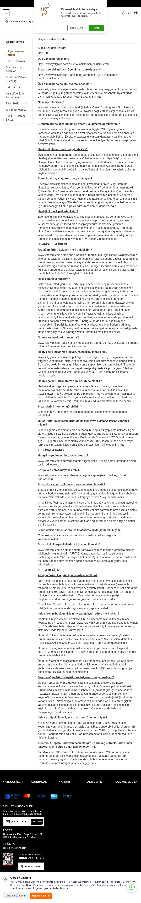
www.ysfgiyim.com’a (50, 89)
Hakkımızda (13, 87)
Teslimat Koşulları (16, 109)
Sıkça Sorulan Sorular (15, 53)
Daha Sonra (76, 27)
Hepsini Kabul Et (41, 895)
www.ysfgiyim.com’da (51, 549)
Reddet (79, 885)
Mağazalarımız (33, 866)
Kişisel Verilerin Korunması (15, 95)
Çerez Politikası (15, 61)
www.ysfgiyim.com (49, 107)
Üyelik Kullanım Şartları (15, 118)
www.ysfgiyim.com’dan (59, 74)
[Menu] (6, 12)
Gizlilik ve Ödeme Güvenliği (16, 79)
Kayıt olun (36, 822)
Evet (96, 27)
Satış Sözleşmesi (16, 103)
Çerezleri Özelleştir (15, 895)
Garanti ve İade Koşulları (15, 69)
